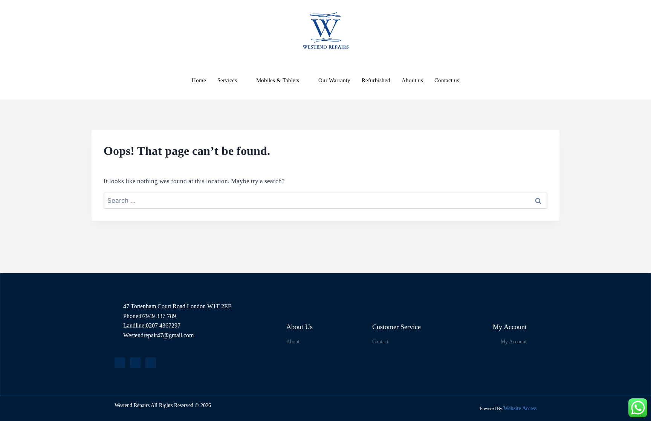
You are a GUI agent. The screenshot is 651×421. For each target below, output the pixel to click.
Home (199, 80)
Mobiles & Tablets (277, 80)
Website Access (519, 408)
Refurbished (376, 80)
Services (227, 80)
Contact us (446, 80)
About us (412, 80)
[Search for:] (325, 200)
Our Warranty (334, 80)
